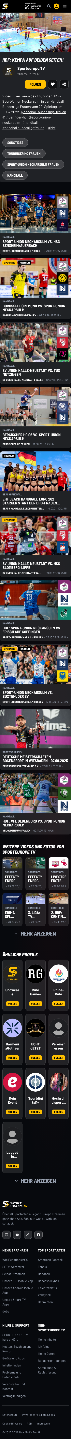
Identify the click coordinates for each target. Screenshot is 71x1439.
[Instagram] (6, 1235)
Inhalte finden (11, 1365)
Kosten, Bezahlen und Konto (17, 1349)
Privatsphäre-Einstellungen (38, 1414)
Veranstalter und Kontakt (13, 1386)
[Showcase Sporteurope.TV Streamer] (12, 973)
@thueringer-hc (14, 117)
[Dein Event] (12, 1082)
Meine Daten (46, 1354)
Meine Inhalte (47, 1339)
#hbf (51, 128)
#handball (29, 122)
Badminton (45, 1302)
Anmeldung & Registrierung (47, 1370)
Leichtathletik (47, 1288)
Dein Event (12, 1100)
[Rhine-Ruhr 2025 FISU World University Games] (58, 973)
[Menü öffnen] (65, 6)
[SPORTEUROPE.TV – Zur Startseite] (5, 6)
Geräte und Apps (13, 1358)
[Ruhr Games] (35, 973)
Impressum (43, 1423)
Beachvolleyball (48, 1281)
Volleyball (44, 1295)
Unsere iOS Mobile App (17, 1281)
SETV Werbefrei (13, 1267)
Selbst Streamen (13, 1274)
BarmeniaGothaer (12, 1046)
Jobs (5, 1311)
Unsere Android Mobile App (17, 1290)
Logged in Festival (12, 1154)
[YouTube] (17, 1235)
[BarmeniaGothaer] (12, 1028)
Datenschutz (9, 1414)
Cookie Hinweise (12, 1423)
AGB (29, 1423)
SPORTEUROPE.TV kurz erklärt (15, 1337)
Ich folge (44, 1346)
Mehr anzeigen (38, 933)
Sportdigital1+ (35, 1100)
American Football (50, 1260)
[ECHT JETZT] (35, 1028)
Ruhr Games (35, 992)
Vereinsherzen (58, 1046)
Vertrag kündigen (14, 1396)
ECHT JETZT (35, 1046)
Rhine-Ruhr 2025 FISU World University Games (58, 992)
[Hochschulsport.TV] (58, 1082)
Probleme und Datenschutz (11, 1375)
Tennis (42, 1267)
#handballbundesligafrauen (23, 128)
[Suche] (49, 6)
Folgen (12, 1003)
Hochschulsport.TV (58, 1100)
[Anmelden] (56, 6)
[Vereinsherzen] (58, 1028)
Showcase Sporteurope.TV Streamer (12, 992)
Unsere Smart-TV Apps (14, 1302)
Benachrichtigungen (52, 1361)
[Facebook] (38, 1235)
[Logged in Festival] (12, 1136)
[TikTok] (28, 1235)
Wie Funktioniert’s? (15, 1260)
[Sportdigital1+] (35, 1082)
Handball (44, 1274)
